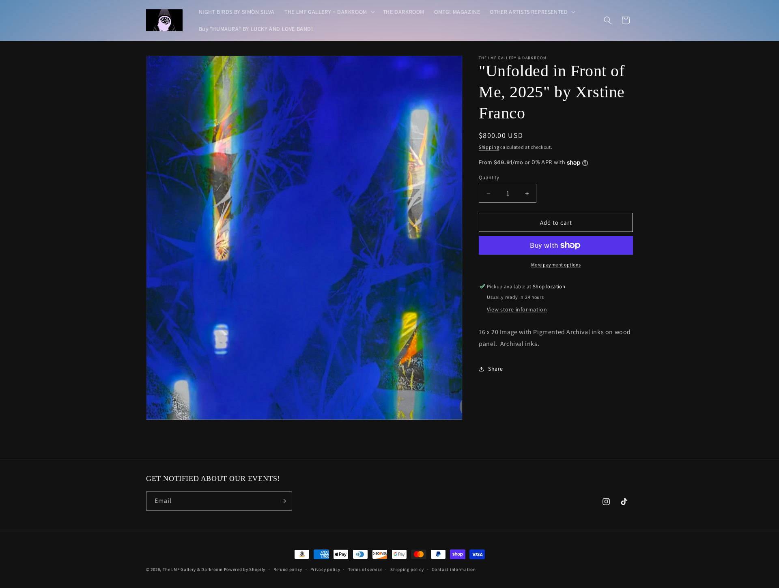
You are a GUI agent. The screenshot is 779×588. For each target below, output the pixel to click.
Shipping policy (407, 569)
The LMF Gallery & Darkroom (193, 569)
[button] (329, 11)
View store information (517, 309)
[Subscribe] (283, 501)
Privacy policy (325, 569)
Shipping (489, 147)
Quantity (489, 177)
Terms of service (365, 569)
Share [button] (495, 368)
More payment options (556, 265)
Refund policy (287, 569)
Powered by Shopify (245, 569)
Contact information (454, 569)
